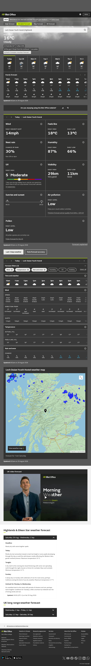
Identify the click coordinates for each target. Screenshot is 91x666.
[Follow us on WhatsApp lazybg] (88, 658)
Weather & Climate (24, 631)
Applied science (37, 640)
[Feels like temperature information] (83, 124)
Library (35, 645)
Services (51, 631)
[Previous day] (7, 117)
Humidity (53, 270)
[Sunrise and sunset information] (41, 195)
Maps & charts (23, 638)
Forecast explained (79, 244)
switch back (55, 20)
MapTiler (73, 451)
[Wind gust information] (41, 124)
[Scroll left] (80, 75)
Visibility (72, 270)
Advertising (52, 647)
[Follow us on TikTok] (75, 658)
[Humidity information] (83, 142)
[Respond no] (68, 108)
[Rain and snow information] (85, 348)
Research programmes (39, 631)
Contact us (67, 645)
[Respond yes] (63, 108)
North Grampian (17, 52)
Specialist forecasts (24, 643)
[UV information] (41, 164)
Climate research (38, 638)
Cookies (83, 636)
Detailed (24, 24)
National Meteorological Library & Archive (7, 639)
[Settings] (80, 14)
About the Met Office (70, 631)
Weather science (38, 636)
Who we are (67, 634)
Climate (21, 640)
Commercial (67, 636)
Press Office (67, 638)
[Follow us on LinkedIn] (84, 658)
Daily (10, 24)
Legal (82, 638)
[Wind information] (85, 290)
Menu (86, 14)
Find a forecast (23, 634)
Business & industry (54, 638)
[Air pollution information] (83, 195)
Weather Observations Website (7, 645)
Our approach (37, 634)
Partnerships (68, 643)
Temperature (20, 270)
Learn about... (23, 645)
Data (50, 640)
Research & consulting (55, 643)
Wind (7, 270)
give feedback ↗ (43, 20)
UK (51, 24)
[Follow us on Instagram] (79, 658)
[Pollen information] (83, 221)
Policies (83, 631)
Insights (51, 645)
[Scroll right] (85, 75)
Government (52, 634)
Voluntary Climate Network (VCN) (6, 650)
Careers (66, 640)
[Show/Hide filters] (85, 266)
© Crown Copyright (85, 663)
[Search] (84, 29)
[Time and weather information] (85, 276)
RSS (82, 643)
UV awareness (10, 187)
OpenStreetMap (81, 451)
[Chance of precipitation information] (41, 142)
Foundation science (38, 643)
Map (38, 24)
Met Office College (6, 634)
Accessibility (84, 634)
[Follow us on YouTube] (67, 658)
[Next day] (11, 117)
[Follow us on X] (63, 658)
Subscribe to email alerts (71, 647)
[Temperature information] (85, 327)
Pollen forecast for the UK (14, 239)
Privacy (83, 640)
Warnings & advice (24, 636)
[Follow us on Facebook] (71, 658)
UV (62, 270)
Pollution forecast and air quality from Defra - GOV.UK (66, 213)
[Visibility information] (83, 164)
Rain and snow (37, 270)
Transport (51, 636)
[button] (45, 411)
